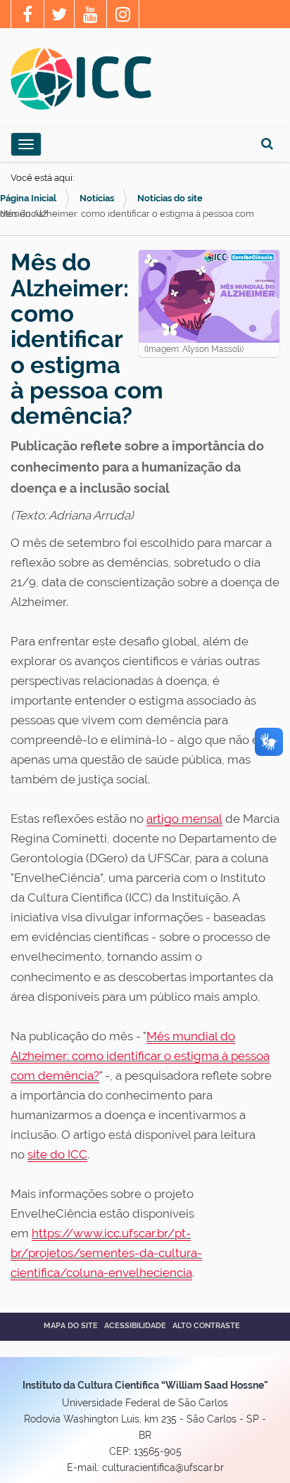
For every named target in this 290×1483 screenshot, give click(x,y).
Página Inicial (28, 198)
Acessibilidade (135, 1325)
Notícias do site (170, 198)
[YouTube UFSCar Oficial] (90, 16)
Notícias (97, 198)
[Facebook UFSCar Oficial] (27, 16)
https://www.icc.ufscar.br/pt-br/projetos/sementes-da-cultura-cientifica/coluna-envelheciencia (106, 1253)
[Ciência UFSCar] (59, 16)
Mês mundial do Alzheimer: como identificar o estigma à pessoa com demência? (140, 1056)
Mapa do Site (71, 1325)
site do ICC (57, 1154)
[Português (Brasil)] (81, 79)
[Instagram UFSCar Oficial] (122, 16)
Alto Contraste (206, 1325)
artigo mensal (184, 819)
